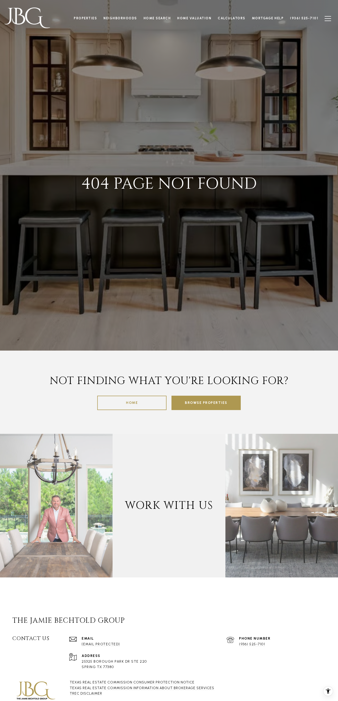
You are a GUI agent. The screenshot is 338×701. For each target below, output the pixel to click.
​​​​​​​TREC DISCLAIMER (86, 693)
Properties (85, 18)
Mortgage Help (268, 18)
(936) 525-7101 (252, 644)
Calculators (231, 18)
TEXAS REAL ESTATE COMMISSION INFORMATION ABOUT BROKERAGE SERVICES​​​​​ (142, 688)
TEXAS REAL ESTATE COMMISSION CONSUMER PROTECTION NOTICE (132, 682)
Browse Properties (206, 403)
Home (132, 403)
